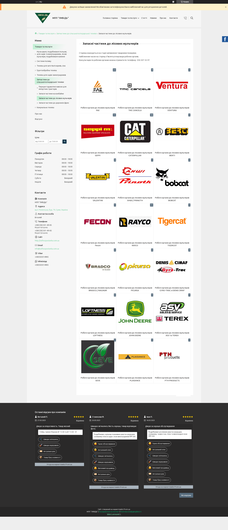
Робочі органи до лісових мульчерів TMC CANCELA (135, 109)
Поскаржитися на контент (109, 512)
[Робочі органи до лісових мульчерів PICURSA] (134, 266)
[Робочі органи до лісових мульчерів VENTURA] (172, 86)
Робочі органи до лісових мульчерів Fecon (98, 244)
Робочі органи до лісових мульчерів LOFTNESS (98, 334)
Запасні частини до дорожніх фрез (54, 103)
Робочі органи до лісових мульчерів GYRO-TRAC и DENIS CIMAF (172, 289)
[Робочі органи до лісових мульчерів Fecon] (97, 221)
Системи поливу (44, 61)
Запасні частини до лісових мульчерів (55, 98)
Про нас (163, 18)
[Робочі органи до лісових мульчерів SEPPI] (97, 131)
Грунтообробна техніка (47, 70)
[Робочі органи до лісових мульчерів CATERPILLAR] (134, 131)
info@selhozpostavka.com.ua (47, 249)
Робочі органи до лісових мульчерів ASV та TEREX (172, 334)
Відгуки (38, 119)
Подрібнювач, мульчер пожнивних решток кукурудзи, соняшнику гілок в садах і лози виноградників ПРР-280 (115, 435)
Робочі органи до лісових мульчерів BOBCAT (172, 199)
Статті (144, 18)
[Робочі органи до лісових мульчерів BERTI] (172, 131)
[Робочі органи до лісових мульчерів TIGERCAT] (172, 221)
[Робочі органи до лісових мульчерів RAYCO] (134, 221)
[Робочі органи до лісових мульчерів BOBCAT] (172, 176)
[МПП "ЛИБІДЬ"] (42, 18)
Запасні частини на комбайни (51, 94)
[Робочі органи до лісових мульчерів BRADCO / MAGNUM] (97, 266)
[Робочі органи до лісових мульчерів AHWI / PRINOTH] (134, 176)
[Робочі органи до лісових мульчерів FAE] (97, 86)
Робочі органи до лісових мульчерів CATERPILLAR (135, 154)
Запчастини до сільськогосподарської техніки (76, 33)
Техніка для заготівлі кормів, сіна (51, 66)
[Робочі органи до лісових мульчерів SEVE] (97, 356)
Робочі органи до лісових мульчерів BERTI (172, 154)
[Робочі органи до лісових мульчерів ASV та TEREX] (172, 311)
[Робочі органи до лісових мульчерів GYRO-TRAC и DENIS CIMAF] (172, 266)
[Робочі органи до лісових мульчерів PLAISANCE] (134, 356)
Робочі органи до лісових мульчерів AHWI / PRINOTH (135, 199)
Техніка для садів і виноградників (51, 75)
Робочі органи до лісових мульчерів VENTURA (172, 109)
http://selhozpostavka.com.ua (47, 241)
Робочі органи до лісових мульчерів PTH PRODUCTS (172, 379)
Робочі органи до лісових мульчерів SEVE (98, 379)
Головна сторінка (110, 18)
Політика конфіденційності (130, 512)
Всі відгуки (186, 495)
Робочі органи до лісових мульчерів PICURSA (135, 289)
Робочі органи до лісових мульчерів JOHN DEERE (135, 334)
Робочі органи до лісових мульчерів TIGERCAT (172, 244)
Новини (153, 18)
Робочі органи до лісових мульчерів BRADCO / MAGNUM (98, 289)
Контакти (174, 18)
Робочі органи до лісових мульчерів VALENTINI (98, 199)
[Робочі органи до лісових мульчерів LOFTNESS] (97, 311)
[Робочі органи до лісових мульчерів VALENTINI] (97, 176)
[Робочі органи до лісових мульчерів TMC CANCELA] (134, 86)
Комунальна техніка (45, 107)
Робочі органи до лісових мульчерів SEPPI (98, 154)
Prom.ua (127, 509)
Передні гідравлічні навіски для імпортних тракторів (52, 88)
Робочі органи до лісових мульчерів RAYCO (135, 244)
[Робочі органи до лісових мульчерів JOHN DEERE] (134, 311)
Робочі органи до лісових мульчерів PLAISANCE (135, 379)
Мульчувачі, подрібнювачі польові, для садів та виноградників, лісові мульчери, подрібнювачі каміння (52, 54)
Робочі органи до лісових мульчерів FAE (98, 109)
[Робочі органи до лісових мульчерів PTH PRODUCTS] (172, 356)
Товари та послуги (129, 18)
